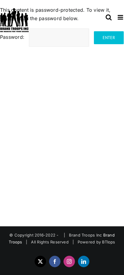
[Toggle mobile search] (109, 17)
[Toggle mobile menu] (121, 17)
